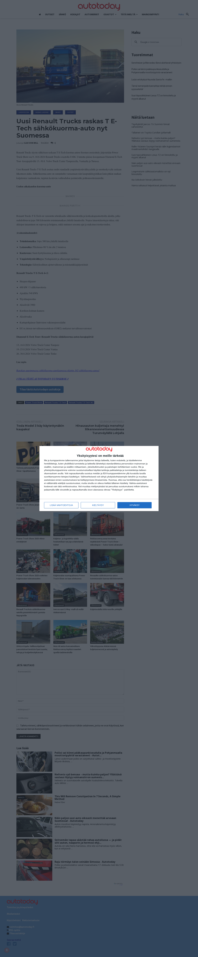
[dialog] (99, 478)
